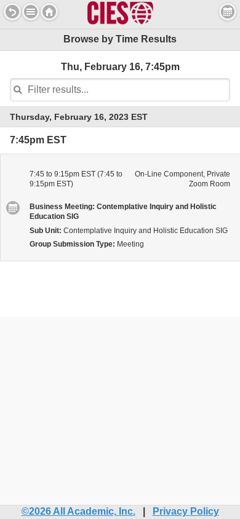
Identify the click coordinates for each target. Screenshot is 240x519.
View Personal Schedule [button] (227, 11)
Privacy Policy (186, 511)
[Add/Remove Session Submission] (12, 207)
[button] (31, 11)
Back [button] (12, 11)
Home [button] (49, 11)
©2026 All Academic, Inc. (78, 511)
